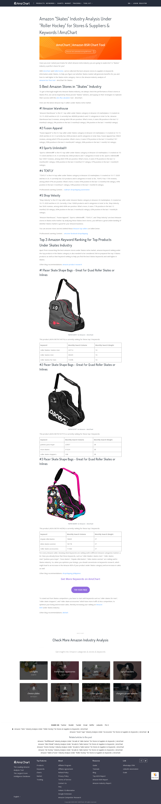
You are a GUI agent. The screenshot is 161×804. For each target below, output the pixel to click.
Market (68, 3)
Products (40, 3)
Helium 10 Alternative (66, 790)
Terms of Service (64, 779)
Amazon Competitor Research (69, 797)
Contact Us (62, 783)
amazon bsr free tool (47, 80)
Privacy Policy (63, 776)
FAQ (59, 787)
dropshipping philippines (72, 573)
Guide (95, 765)
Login (135, 3)
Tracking (40, 779)
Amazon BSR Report (100, 779)
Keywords (40, 769)
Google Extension (65, 794)
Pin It (107, 725)
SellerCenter (59, 71)
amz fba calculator (63, 98)
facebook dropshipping (79, 233)
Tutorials (96, 769)
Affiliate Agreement (65, 769)
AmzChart (47, 71)
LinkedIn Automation (130, 769)
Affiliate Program (64, 765)
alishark (65, 612)
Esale (125, 772)
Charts (60, 3)
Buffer (91, 725)
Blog (94, 772)
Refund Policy (63, 772)
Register (143, 3)
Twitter (63, 725)
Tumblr (78, 725)
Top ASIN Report (99, 776)
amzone (67, 233)
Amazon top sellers (80, 228)
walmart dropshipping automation (77, 190)
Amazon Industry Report (102, 783)
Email (85, 725)
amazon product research (72, 264)
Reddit (71, 725)
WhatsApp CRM (129, 765)
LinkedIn (99, 725)
